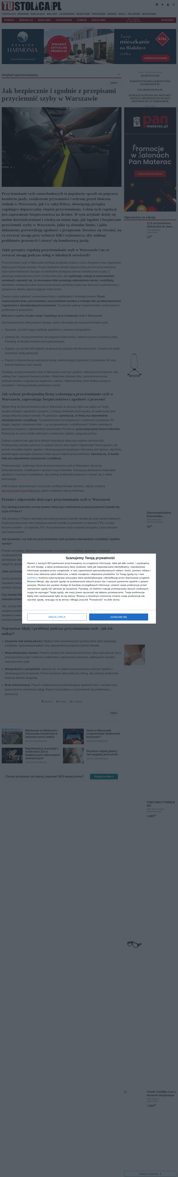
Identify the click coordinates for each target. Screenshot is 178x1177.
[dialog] (89, 589)
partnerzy (32, 578)
